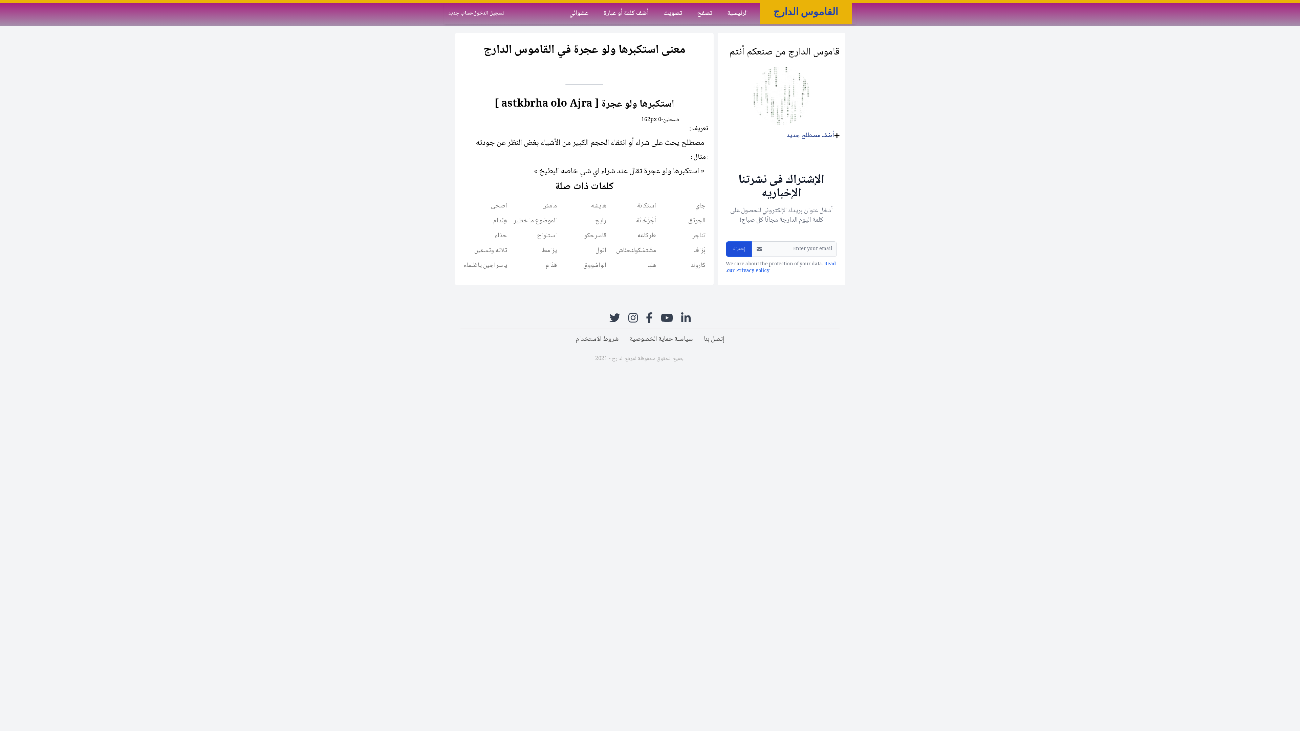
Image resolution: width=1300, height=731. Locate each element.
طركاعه (646, 236)
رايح (600, 221)
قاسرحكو (595, 236)
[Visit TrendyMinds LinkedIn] (686, 317)
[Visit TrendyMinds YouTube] (667, 317)
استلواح (547, 236)
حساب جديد (460, 13)
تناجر (699, 236)
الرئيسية (737, 13)
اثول (600, 251)
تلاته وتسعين (490, 251)
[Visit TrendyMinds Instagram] (633, 317)
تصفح (704, 13)
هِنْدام (500, 221)
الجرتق (697, 221)
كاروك (698, 265)
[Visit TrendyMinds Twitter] (614, 317)
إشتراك (739, 249)
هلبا (651, 265)
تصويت (673, 13)
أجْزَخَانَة (646, 221)
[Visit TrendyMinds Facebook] (649, 317)
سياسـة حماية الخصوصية (661, 339)
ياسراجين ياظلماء (485, 265)
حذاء (501, 236)
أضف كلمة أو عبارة (626, 13)
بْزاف (699, 251)
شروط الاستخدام (597, 339)
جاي (700, 206)
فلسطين (671, 120)
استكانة (646, 206)
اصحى (499, 206)
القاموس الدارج (806, 11)
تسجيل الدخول (488, 13)
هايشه (598, 206)
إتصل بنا (714, 339)
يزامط (549, 251)
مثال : (698, 157)
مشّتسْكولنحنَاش (636, 251)
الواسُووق (594, 265)
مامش (549, 206)
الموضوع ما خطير (535, 221)
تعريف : (698, 129)
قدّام (551, 265)
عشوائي (579, 13)
